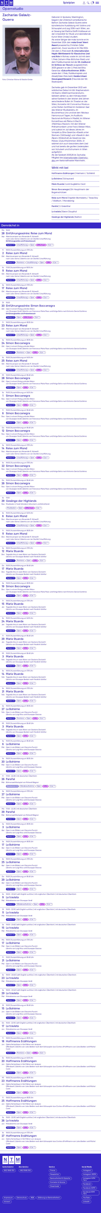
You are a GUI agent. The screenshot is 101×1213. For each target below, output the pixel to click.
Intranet (7, 1202)
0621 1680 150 (9, 1170)
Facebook (87, 1184)
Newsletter (54, 1174)
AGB (32, 1198)
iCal (49, 245)
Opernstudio (12, 9)
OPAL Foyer (41, 245)
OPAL (48, 262)
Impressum (8, 1198)
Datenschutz (22, 1198)
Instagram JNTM (89, 1174)
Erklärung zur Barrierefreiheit (49, 1198)
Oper (32, 245)
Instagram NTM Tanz (89, 1179)
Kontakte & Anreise (57, 1182)
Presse (52, 1170)
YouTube (86, 1198)
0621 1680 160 (25, 1170)
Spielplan (69, 3)
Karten (9, 245)
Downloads (54, 1186)
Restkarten (11, 786)
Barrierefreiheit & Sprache (60, 1178)
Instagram (87, 1170)
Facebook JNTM (89, 1188)
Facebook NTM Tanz (89, 1193)
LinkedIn (86, 1202)
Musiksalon (11, 508)
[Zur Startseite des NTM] (6, 3)
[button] (84, 3)
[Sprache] (92, 3)
